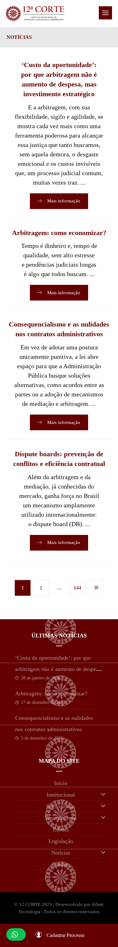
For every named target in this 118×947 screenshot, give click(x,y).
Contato (61, 864)
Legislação (60, 841)
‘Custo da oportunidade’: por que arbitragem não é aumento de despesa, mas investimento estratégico (58, 669)
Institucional (61, 795)
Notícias (60, 853)
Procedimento (60, 818)
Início (60, 783)
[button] (105, 12)
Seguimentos (60, 806)
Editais (61, 829)
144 (77, 588)
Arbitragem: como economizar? (51, 693)
